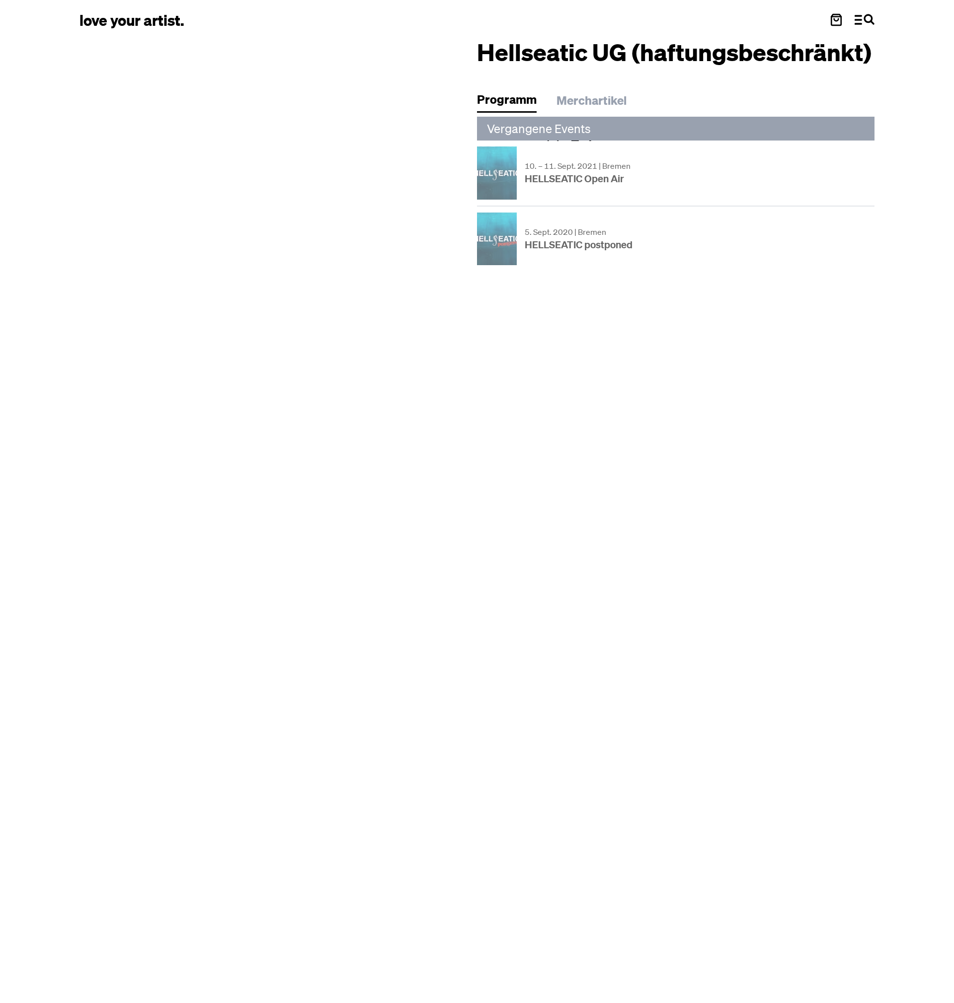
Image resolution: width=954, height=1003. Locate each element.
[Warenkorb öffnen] (836, 19)
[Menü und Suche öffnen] (864, 19)
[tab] (512, 102)
